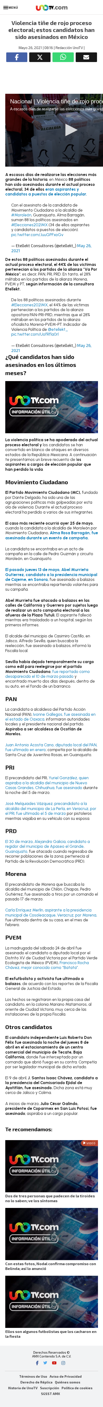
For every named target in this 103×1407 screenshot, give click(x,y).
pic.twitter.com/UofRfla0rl (35, 334)
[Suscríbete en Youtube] (54, 1363)
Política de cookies (77, 1388)
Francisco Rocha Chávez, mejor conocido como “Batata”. (47, 965)
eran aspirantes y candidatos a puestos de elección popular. (46, 191)
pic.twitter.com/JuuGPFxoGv (37, 234)
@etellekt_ (58, 329)
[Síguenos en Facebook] (37, 1363)
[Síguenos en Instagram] (63, 1363)
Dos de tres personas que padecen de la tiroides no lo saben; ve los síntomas (50, 1198)
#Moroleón (21, 215)
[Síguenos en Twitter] (45, 1363)
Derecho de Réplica (36, 1382)
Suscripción (49, 1388)
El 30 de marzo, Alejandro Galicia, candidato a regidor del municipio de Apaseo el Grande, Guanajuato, (47, 846)
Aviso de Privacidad (66, 1376)
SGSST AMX (50, 1394)
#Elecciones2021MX (29, 224)
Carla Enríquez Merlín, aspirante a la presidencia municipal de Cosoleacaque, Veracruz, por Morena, (51, 912)
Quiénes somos (67, 1382)
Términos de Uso (33, 1376)
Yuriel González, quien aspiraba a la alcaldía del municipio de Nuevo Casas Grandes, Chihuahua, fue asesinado (47, 782)
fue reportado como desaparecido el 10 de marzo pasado (47, 674)
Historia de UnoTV (23, 1388)
